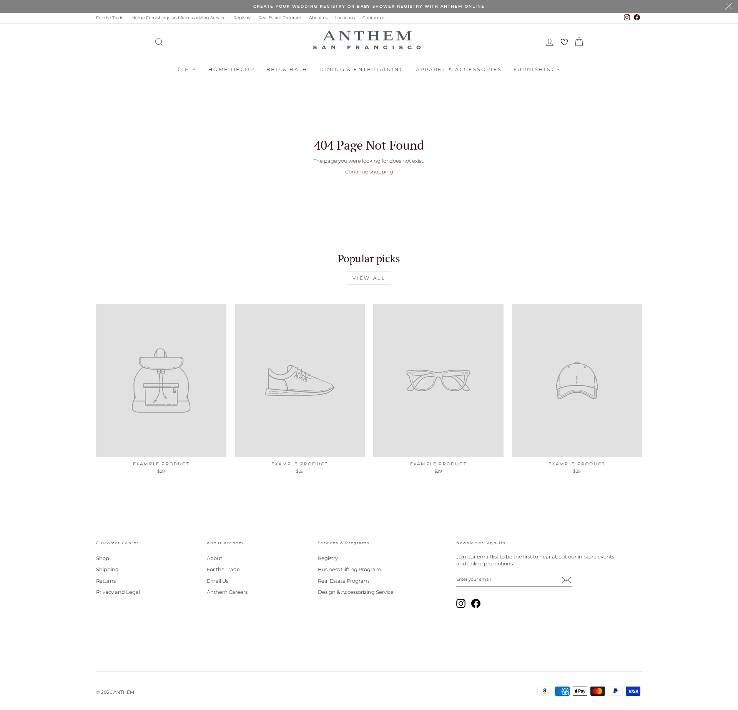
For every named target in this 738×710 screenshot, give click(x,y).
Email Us (217, 581)
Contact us (373, 17)
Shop (102, 558)
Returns (106, 581)
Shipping (107, 569)
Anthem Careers (227, 592)
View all (369, 278)
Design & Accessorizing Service (356, 592)
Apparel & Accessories (459, 69)
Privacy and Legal (118, 592)
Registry (242, 17)
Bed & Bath (287, 69)
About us (318, 17)
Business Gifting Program (349, 569)
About (214, 558)
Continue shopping (369, 171)
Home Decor (231, 69)
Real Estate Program (279, 17)
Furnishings (537, 69)
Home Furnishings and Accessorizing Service (178, 17)
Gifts (187, 69)
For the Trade (110, 17)
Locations (345, 17)
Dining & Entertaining (362, 69)
